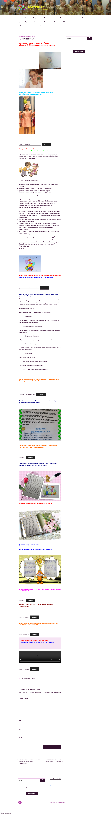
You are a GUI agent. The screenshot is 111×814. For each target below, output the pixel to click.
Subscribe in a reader (55, 779)
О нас (20, 18)
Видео (84, 18)
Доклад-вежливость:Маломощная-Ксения (29, 288)
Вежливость (22, 457)
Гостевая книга (79, 22)
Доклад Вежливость (24, 634)
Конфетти (36, 6)
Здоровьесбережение (25, 22)
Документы (36, 18)
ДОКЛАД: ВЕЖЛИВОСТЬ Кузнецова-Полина (30, 144)
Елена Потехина (31, 36)
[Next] (58, 424)
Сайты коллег (23, 26)
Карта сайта (33, 26)
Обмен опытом (67, 22)
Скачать (46, 144)
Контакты (42, 26)
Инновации (37, 22)
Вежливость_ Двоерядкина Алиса (27, 394)
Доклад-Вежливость (24, 617)
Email (20, 729)
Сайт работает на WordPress (57, 802)
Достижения (63, 18)
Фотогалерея (75, 18)
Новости (27, 18)
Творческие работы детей (28, 678)
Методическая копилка (50, 18)
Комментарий (24, 698)
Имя (20, 721)
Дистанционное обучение (51, 22)
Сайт (20, 738)
